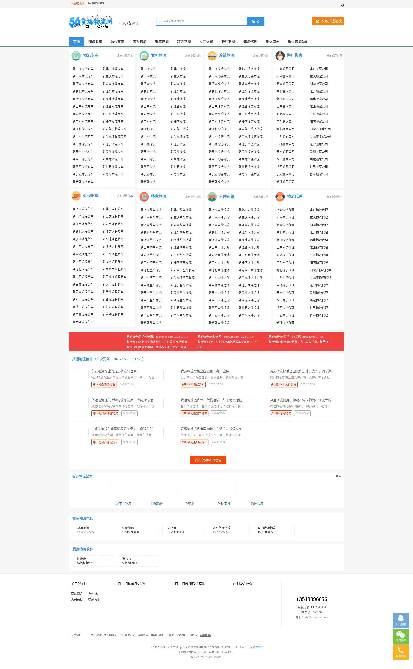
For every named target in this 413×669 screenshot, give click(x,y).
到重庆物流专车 (113, 76)
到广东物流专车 (113, 114)
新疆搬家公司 (285, 181)
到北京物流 (178, 68)
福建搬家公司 (319, 99)
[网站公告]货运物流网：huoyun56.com (149, 336)
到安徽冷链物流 (219, 114)
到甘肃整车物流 (181, 307)
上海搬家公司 (285, 68)
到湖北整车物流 (151, 232)
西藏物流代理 (319, 300)
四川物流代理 (285, 300)
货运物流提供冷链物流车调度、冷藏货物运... (123, 400)
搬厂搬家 (294, 55)
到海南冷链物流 (249, 121)
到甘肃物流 (178, 166)
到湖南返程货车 (113, 224)
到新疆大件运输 (219, 322)
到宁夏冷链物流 (219, 174)
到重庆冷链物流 (249, 76)
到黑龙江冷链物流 (251, 136)
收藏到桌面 (98, 3)
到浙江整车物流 (151, 240)
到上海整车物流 (151, 209)
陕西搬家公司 (285, 166)
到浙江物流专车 (83, 99)
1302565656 (318, 607)
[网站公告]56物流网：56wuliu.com (218, 336)
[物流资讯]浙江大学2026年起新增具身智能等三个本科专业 (233, 341)
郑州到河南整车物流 (194, 413)
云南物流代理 (285, 292)
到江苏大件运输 (249, 232)
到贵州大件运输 (249, 292)
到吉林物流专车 (83, 144)
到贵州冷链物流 (249, 151)
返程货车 (91, 196)
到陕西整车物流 (151, 307)
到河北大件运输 (219, 270)
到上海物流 (148, 68)
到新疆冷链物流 (219, 181)
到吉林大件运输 (219, 285)
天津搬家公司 (285, 76)
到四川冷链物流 (219, 159)
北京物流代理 (319, 209)
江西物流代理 (319, 247)
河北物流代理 (285, 270)
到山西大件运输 (219, 277)
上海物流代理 (285, 209)
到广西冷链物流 (219, 121)
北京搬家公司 (319, 68)
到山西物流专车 (83, 136)
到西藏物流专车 (113, 159)
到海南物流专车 (113, 121)
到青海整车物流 (181, 315)
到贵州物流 (178, 151)
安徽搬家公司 (285, 114)
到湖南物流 (178, 83)
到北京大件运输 (249, 209)
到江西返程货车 (113, 246)
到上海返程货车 (83, 209)
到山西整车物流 (151, 277)
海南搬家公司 (319, 121)
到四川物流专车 (83, 159)
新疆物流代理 (285, 322)
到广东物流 (178, 114)
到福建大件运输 (249, 240)
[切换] (135, 23)
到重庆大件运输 (249, 217)
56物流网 (224, 503)
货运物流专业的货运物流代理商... (115, 371)
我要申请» (205, 635)
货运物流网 (110, 635)
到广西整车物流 (151, 262)
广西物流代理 (285, 262)
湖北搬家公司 (285, 91)
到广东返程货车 (113, 254)
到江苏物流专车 (113, 91)
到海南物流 (178, 121)
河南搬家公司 (285, 83)
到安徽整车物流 (151, 255)
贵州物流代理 (319, 292)
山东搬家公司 (285, 106)
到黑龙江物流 (180, 136)
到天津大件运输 (219, 217)
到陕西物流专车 (83, 166)
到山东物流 (148, 106)
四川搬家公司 (285, 159)
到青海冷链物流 (249, 174)
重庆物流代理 (319, 217)
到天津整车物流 (151, 217)
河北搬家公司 (285, 129)
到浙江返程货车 (83, 239)
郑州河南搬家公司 (193, 384)
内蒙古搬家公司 (320, 129)
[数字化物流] (124, 491)
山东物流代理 (285, 247)
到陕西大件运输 (219, 307)
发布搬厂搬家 (334, 55)
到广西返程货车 (83, 261)
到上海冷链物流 (219, 68)
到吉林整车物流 (151, 285)
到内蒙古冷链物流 (251, 129)
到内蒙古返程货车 (115, 269)
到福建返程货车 (113, 239)
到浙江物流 (148, 99)
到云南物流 (148, 151)
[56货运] (190, 491)
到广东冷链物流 (249, 114)
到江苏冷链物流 (249, 91)
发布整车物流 (193, 196)
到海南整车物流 (181, 262)
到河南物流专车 (83, 83)
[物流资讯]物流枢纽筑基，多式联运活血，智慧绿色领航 (302, 341)
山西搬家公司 (285, 136)
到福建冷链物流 (249, 99)
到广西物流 (148, 121)
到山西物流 (148, 136)
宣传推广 (94, 593)
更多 (199, 347)
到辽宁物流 (178, 144)
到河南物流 (148, 83)
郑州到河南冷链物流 (105, 413)
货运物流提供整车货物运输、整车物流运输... (213, 400)
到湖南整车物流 (181, 225)
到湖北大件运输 (219, 232)
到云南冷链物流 (219, 151)
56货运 (190, 503)
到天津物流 (148, 76)
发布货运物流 (331, 21)
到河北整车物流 (151, 270)
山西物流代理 (285, 277)
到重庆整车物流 (181, 217)
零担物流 (158, 55)
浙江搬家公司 (285, 99)
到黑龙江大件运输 (251, 277)
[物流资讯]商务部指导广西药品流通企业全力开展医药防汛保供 (164, 347)
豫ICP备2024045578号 (227, 647)
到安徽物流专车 (83, 114)
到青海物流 (178, 174)
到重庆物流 (178, 76)
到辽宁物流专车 (113, 144)
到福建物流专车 (113, 99)
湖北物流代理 (285, 232)
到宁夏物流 (148, 174)
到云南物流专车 (83, 151)
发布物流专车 (125, 55)
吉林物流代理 (285, 285)
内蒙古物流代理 (320, 270)
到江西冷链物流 (249, 106)
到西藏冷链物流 (249, 159)
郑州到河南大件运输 (283, 384)
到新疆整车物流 (151, 322)
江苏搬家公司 (319, 91)
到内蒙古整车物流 (183, 270)
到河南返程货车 (83, 224)
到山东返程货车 (83, 246)
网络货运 (157, 503)
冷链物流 (226, 55)
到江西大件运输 (249, 247)
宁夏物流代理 (285, 315)
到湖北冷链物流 (219, 91)
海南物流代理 (319, 262)
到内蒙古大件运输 (251, 270)
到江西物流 (178, 106)
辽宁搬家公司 (319, 144)
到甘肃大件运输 (249, 307)
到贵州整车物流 (181, 292)
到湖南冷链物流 (249, 83)
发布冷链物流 (261, 55)
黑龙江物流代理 (320, 277)
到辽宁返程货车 (113, 284)
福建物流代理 (319, 240)
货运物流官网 (127, 635)
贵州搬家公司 (319, 151)
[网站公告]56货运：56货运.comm (288, 336)
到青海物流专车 (113, 174)
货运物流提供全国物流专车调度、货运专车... (213, 429)
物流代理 (294, 196)
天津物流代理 (285, 217)
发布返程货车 (125, 195)
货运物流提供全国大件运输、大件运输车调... (302, 371)
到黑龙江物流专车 (115, 136)
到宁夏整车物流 (151, 315)
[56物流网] (224, 491)
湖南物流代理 (319, 225)
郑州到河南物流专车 (194, 442)
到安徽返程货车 (83, 254)
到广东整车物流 (181, 255)
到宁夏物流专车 (83, 174)
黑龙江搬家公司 (320, 136)
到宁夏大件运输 (219, 315)
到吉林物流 (148, 144)
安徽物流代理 (285, 255)
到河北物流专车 (83, 129)
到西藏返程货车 (113, 299)
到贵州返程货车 (113, 291)
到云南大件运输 (219, 292)
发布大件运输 (261, 196)
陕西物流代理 (285, 307)
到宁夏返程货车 (83, 314)
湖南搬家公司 (319, 83)
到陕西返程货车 (83, 307)
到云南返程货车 (83, 291)
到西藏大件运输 (249, 300)
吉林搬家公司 (285, 144)
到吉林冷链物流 (219, 144)
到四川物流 (148, 159)
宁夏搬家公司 (285, 174)
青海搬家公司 (319, 174)
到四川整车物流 (151, 300)
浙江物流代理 (285, 240)
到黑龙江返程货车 (115, 276)
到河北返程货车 (83, 269)
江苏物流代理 (319, 232)
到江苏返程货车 (113, 231)
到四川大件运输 (219, 300)
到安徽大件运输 (219, 255)
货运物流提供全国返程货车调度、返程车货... (123, 429)
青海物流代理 (319, 315)
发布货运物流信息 (208, 460)
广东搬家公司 (319, 114)
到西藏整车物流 (181, 300)
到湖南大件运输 (249, 225)
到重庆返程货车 (113, 216)
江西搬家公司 (319, 106)
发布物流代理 (334, 196)
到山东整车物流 (151, 247)
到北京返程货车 (113, 209)
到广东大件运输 (249, 255)
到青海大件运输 (249, 315)
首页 (76, 41)
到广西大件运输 (219, 262)
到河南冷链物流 (219, 83)
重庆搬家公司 (319, 76)
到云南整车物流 (151, 292)
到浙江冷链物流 (219, 99)
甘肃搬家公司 (319, 166)
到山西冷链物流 (219, 136)
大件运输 (226, 196)
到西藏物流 (178, 159)
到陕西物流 (148, 166)
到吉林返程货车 (83, 284)
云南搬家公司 (285, 151)
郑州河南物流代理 (104, 384)
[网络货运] (157, 491)
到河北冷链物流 (219, 129)
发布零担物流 (193, 55)
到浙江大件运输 (219, 240)
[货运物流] (257, 491)
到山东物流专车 (83, 106)
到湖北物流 (148, 91)
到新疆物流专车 (83, 181)
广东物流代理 (319, 255)
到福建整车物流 (181, 240)
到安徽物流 (148, 114)
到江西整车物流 (181, 247)
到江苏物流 (178, 91)
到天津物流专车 (83, 76)
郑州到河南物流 (281, 413)
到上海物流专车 (83, 68)
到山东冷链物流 (219, 106)
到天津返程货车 (83, 216)
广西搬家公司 (285, 121)
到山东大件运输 (219, 247)
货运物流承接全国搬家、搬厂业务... (206, 371)
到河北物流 (148, 129)
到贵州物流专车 (113, 151)
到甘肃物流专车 (113, 166)
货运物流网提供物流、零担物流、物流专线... (302, 400)
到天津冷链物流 (219, 76)
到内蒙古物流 (180, 129)
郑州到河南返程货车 (105, 442)
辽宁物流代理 (319, 285)
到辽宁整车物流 (181, 285)
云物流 (170, 635)
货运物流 (257, 503)
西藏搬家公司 (319, 159)
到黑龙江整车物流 (183, 277)
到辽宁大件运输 (249, 285)
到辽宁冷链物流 (249, 144)
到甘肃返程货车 (113, 307)
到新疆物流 (148, 181)
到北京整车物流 (181, 209)
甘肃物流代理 (319, 307)
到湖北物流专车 (83, 91)
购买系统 (77, 599)
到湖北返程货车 (83, 231)
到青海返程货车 (113, 314)
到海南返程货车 (113, 261)
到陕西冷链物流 (219, 166)
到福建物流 (178, 99)
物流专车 (91, 55)
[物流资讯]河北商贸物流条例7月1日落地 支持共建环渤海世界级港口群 (169, 341)
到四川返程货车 (83, 299)
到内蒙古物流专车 (115, 129)
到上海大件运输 (219, 209)
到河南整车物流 (151, 225)
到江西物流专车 (113, 106)
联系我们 (94, 599)
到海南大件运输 (249, 262)
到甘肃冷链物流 (249, 166)
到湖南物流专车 (113, 83)
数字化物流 (123, 503)
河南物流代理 (285, 225)
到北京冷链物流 (249, 68)
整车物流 (158, 196)
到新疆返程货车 (83, 322)
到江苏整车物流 (181, 232)
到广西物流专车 (83, 121)
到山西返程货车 (83, 276)
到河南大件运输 (219, 225)
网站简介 (77, 593)
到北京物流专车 (113, 68)
